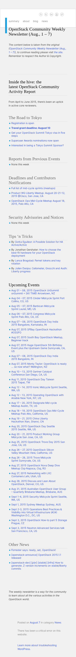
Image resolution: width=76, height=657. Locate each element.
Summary (14, 21)
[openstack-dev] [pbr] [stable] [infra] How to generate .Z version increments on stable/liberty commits (39, 565)
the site (58, 52)
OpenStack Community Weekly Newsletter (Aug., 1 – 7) (37, 31)
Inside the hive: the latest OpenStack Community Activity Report (34, 87)
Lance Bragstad (24, 260)
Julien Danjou (22, 268)
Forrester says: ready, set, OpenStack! (33, 549)
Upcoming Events (24, 285)
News (45, 21)
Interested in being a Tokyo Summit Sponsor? (37, 145)
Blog (35, 21)
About (26, 21)
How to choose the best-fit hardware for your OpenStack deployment (36, 252)
